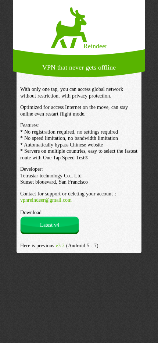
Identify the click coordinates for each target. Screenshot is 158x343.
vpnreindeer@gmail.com (46, 200)
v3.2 (60, 245)
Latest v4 (49, 225)
